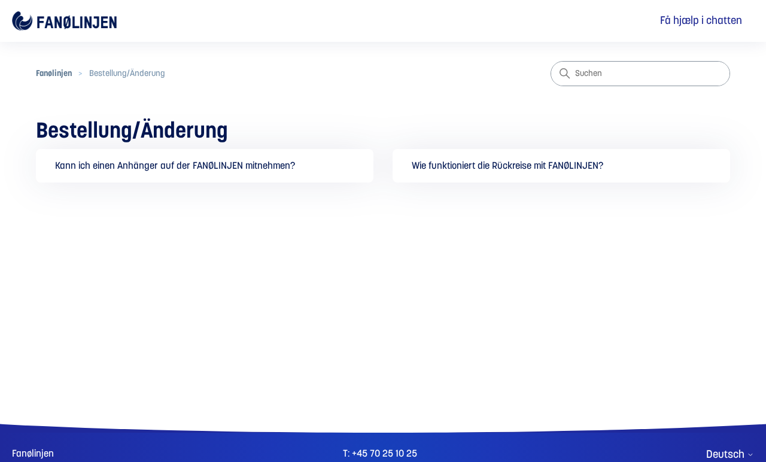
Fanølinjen (54, 73)
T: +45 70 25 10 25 (380, 453)
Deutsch (726, 454)
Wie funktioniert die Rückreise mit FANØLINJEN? (507, 166)
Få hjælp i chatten (701, 21)
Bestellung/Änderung (127, 73)
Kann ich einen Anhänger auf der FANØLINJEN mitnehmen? (175, 166)
